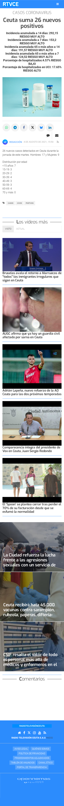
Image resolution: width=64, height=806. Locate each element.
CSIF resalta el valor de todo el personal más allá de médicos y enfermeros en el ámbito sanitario (30, 662)
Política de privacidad (32, 753)
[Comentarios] (48, 135)
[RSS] (44, 733)
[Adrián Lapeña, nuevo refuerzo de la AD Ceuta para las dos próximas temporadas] (32, 366)
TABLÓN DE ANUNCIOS (22, 762)
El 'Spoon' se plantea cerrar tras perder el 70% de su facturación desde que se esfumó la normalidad (31, 508)
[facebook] (24, 733)
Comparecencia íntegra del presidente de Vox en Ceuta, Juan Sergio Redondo (31, 449)
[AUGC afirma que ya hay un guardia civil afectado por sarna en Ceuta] (32, 309)
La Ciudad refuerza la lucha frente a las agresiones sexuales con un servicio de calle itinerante (29, 562)
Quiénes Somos (40, 748)
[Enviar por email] (57, 135)
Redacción (15, 142)
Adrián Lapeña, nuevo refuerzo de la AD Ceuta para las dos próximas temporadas (32, 392)
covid (19, 203)
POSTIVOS (29, 203)
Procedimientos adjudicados (32, 758)
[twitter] (29, 733)
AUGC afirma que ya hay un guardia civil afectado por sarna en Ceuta (31, 335)
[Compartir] (6, 127)
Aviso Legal (21, 748)
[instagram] (34, 733)
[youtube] (39, 733)
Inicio (49, 737)
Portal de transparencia (32, 767)
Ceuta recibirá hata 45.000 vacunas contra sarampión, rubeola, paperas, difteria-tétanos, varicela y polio (29, 612)
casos (10, 203)
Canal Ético (46, 762)
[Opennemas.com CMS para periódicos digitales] (33, 780)
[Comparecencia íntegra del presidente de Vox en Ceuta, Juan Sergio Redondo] (32, 423)
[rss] (58, 142)
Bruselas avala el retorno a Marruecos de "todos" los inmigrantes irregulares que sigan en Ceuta (31, 276)
